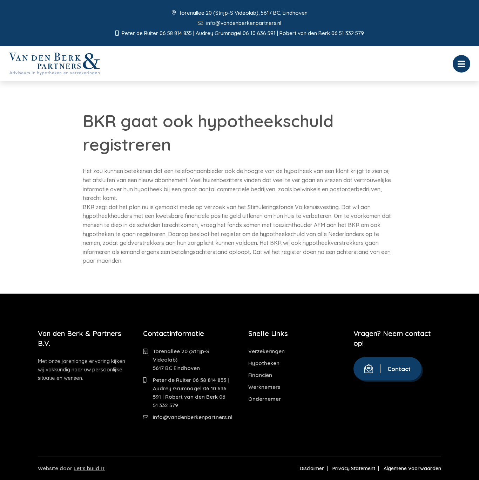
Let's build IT (89, 468)
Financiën (260, 375)
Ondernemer (264, 399)
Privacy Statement (353, 468)
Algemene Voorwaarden (412, 468)
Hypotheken (263, 363)
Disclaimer (312, 468)
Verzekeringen (266, 351)
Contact (399, 368)
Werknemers (264, 387)
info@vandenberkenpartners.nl (243, 23)
